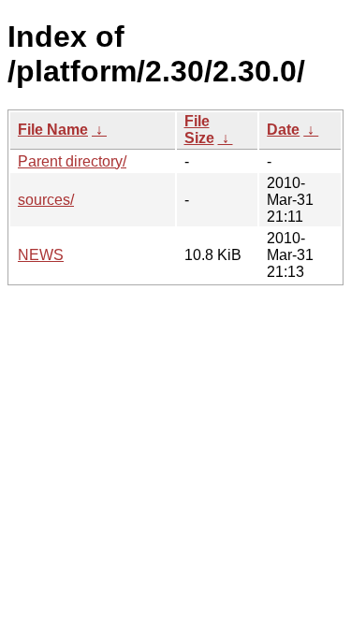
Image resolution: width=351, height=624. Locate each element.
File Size (199, 129)
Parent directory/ (72, 161)
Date (283, 130)
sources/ (46, 200)
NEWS (41, 255)
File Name (53, 130)
